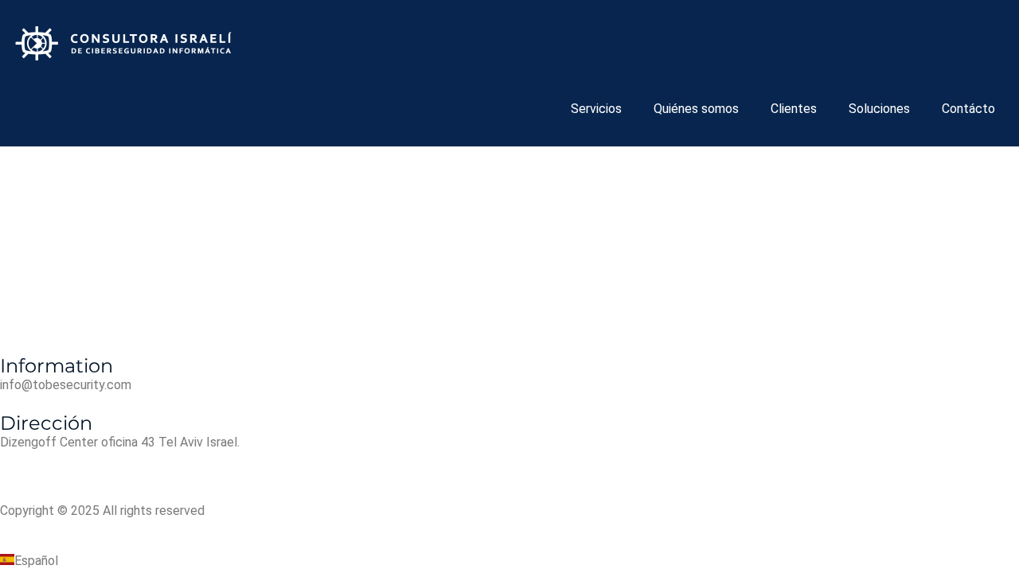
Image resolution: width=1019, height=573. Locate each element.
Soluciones (879, 108)
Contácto (968, 108)
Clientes (794, 108)
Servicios (596, 108)
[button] (509, 561)
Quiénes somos (696, 108)
